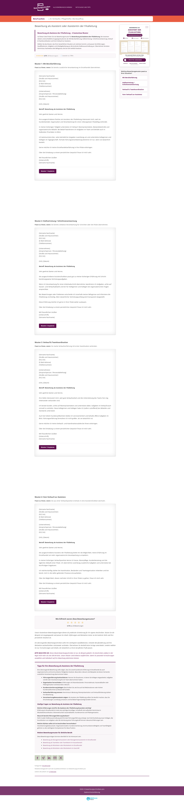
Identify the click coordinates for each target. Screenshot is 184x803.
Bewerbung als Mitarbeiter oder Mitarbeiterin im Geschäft (61, 748)
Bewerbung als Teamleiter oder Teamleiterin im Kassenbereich (62, 742)
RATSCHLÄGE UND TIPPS (83, 7)
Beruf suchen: (39, 19)
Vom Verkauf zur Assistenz (132, 94)
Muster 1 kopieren (47, 171)
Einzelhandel (46, 766)
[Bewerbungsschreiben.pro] (41, 7)
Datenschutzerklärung (92, 792)
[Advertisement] (75, 200)
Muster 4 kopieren (47, 602)
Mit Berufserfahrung (129, 78)
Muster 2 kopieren (47, 326)
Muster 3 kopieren (47, 447)
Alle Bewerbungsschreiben (62, 7)
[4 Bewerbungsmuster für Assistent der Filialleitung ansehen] (134, 46)
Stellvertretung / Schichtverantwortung (130, 83)
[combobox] (100, 18)
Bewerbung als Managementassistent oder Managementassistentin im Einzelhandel (69, 740)
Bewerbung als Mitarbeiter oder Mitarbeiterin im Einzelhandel (62, 745)
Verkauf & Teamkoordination (133, 89)
